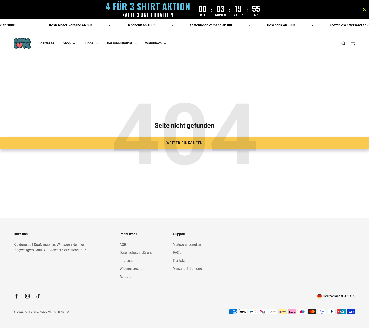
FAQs (177, 253)
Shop (67, 43)
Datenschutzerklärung (136, 253)
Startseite (46, 43)
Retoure (125, 277)
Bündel (88, 43)
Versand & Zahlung (187, 269)
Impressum (128, 261)
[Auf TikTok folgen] (38, 296)
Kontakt (179, 261)
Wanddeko (153, 43)
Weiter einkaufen (184, 143)
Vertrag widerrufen (187, 245)
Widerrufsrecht (131, 269)
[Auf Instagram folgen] (27, 296)
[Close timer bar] (364, 9)
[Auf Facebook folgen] (16, 296)
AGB (123, 245)
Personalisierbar (119, 43)
